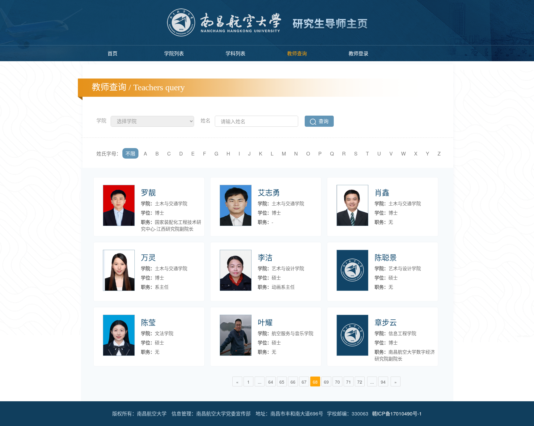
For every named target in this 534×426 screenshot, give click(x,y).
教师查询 (297, 53)
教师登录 (358, 53)
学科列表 (235, 53)
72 (359, 382)
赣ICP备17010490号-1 (397, 413)
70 (337, 382)
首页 (112, 53)
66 (292, 382)
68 (315, 382)
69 (326, 382)
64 (270, 382)
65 (281, 382)
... (259, 382)
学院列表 (174, 53)
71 (348, 382)
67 (304, 382)
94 (383, 382)
